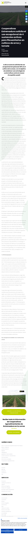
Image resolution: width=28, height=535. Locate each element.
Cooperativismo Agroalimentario (7, 460)
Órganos (3, 450)
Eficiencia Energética (5, 486)
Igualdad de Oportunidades (7, 454)
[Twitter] (26, 19)
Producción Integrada (5, 487)
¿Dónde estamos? (5, 449)
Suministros (3, 472)
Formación (3, 481)
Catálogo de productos (6, 482)
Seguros (3, 484)
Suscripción (3, 499)
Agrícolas (3, 469)
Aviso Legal (3, 514)
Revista (2, 501)
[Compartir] (26, 11)
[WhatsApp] (26, 14)
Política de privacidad (22, 518)
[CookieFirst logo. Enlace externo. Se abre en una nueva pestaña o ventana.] (1, 519)
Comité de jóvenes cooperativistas (8, 455)
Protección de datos (5, 509)
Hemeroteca (4, 504)
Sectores (3, 467)
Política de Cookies (5, 508)
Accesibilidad (4, 513)
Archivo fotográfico (5, 503)
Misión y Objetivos (5, 447)
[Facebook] (26, 16)
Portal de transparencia (6, 511)
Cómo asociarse (4, 457)
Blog (2, 506)
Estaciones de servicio (6, 491)
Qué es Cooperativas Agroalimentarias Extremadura (11, 445)
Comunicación (5, 55)
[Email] (26, 21)
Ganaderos (3, 471)
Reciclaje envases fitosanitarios (7, 489)
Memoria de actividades (6, 459)
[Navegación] (22, 2)
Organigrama (4, 452)
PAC (2, 474)
